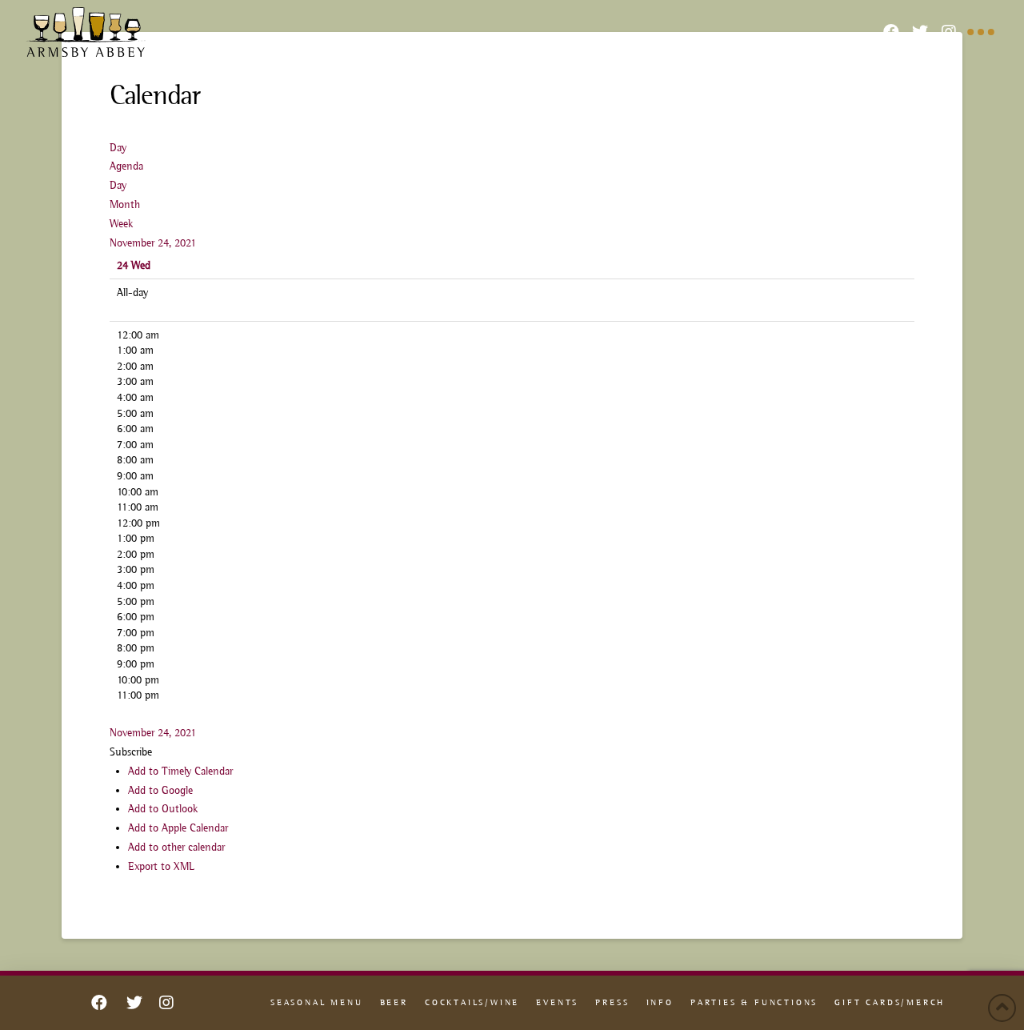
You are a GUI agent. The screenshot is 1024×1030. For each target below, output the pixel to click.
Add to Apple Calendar (178, 827)
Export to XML (161, 866)
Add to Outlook (163, 808)
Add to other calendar (176, 846)
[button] (131, 751)
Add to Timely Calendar (180, 770)
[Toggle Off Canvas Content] (980, 32)
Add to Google (160, 790)
